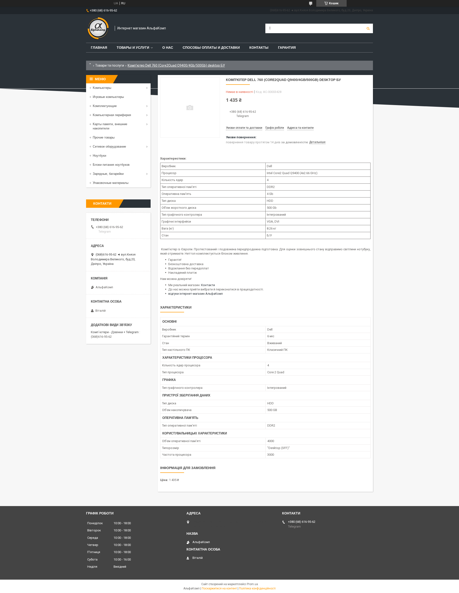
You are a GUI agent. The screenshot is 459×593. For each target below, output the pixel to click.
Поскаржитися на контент (219, 588)
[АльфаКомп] (98, 28)
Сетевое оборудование (109, 146)
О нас (167, 47)
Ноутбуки (99, 155)
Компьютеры (102, 88)
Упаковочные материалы (110, 183)
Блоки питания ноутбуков (111, 164)
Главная (99, 47)
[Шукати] (368, 28)
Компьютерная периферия (112, 115)
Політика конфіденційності (257, 588)
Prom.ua (252, 584)
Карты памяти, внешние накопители (110, 126)
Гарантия (287, 47)
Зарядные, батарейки (108, 174)
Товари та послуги (109, 65)
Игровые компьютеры (108, 97)
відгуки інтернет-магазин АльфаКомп (195, 293)
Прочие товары (104, 137)
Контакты (258, 47)
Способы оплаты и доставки (211, 47)
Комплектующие (105, 106)
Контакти (208, 285)
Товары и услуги (133, 47)
